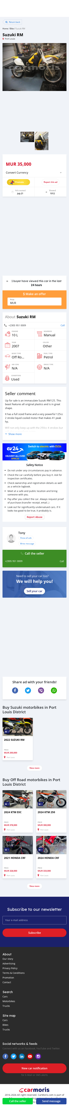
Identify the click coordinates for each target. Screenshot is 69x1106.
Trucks (6, 1005)
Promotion (8, 977)
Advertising (9, 963)
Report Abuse (34, 517)
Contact (7, 982)
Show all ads (26, 537)
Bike (12, 28)
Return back (14, 22)
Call (63, 325)
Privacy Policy (10, 968)
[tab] (34, 173)
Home (5, 28)
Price (12, 299)
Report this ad (50, 182)
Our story (8, 958)
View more (34, 768)
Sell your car (34, 591)
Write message (27, 543)
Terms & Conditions (14, 972)
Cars (5, 996)
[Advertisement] (34, 237)
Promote (19, 182)
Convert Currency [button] (17, 172)
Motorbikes (9, 1001)
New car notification (34, 1068)
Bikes (5, 1024)
